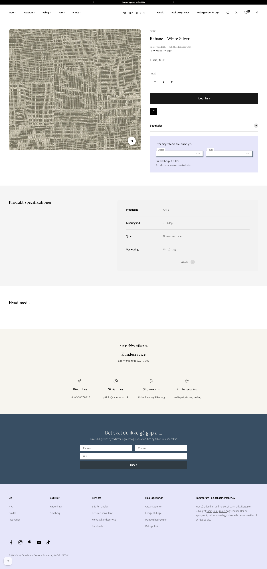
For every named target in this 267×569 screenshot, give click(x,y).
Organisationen (153, 506)
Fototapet (28, 12)
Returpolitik (151, 526)
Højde (210, 150)
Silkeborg (55, 513)
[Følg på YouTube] (39, 542)
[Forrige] (93, 2)
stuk (215, 511)
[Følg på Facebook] (11, 542)
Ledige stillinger (153, 513)
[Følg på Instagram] (20, 542)
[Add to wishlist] (153, 111)
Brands (75, 12)
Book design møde (180, 12)
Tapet (11, 12)
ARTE (153, 31)
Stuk (60, 12)
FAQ (11, 506)
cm (198, 153)
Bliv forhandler (100, 506)
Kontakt (160, 12)
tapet (209, 511)
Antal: (153, 73)
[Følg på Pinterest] (29, 542)
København (56, 506)
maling (223, 511)
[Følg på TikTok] (48, 542)
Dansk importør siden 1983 (133, 2)
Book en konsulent (102, 513)
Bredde (161, 150)
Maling (46, 12)
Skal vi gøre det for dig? (208, 12)
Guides (12, 513)
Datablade (97, 526)
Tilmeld (133, 465)
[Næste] (173, 2)
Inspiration (15, 519)
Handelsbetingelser (156, 519)
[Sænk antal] (155, 81)
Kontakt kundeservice (104, 519)
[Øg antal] (171, 81)
